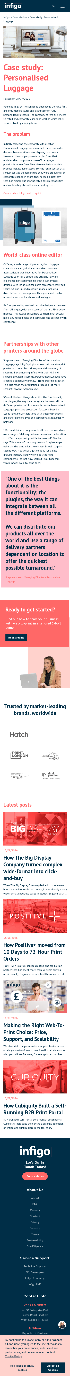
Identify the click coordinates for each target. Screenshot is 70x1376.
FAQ (35, 1204)
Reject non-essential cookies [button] (22, 1367)
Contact (35, 1216)
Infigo (6, 17)
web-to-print (34, 193)
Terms (35, 1234)
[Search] (53, 6)
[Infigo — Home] (13, 6)
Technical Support (35, 1266)
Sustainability (35, 1240)
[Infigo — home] (35, 1152)
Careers (35, 1210)
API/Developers (35, 1272)
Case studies (20, 17)
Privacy (35, 1222)
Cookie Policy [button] (13, 1356)
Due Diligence (35, 1246)
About (35, 1198)
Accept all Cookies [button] (53, 1367)
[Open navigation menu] (62, 6)
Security (35, 1228)
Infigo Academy (35, 1278)
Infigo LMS (35, 1284)
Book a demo (16, 637)
